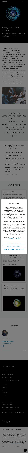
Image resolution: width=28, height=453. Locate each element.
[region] (14, 226)
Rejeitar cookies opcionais (14, 246)
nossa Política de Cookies (14, 238)
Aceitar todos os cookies (14, 243)
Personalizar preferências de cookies (14, 249)
